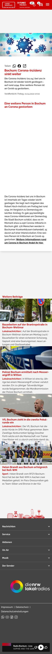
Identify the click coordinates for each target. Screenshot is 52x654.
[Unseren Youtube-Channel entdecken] (7, 617)
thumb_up (46, 647)
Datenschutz (22, 607)
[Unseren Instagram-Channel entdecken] (16, 617)
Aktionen (7, 542)
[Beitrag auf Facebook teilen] (19, 66)
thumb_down (36, 647)
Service (6, 534)
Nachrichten (8, 526)
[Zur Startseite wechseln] (8, 5)
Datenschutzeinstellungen (14, 611)
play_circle (41, 647)
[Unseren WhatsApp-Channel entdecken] (2, 617)
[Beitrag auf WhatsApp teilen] (14, 66)
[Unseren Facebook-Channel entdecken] (11, 617)
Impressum (7, 607)
